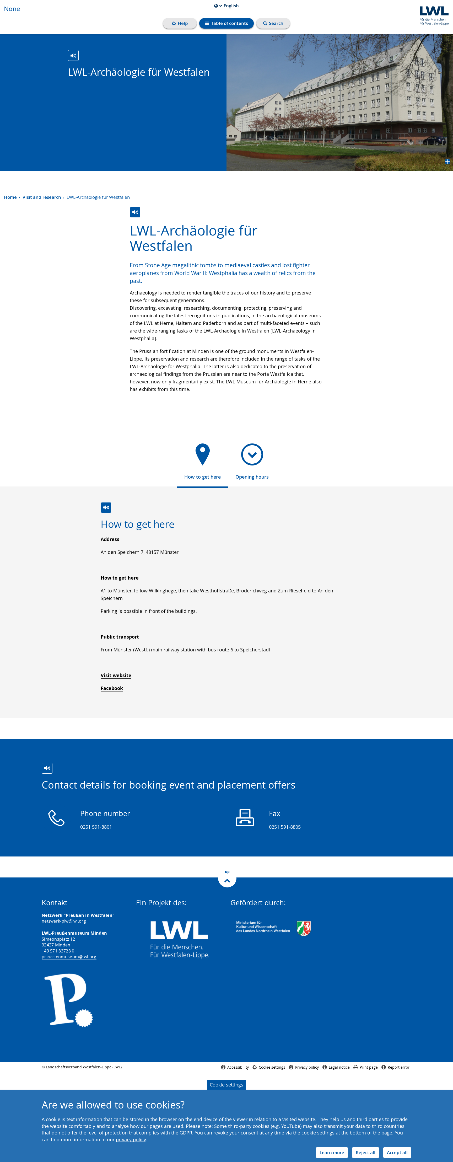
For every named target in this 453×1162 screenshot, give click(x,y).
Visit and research (42, 197)
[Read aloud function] (135, 212)
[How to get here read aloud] (106, 507)
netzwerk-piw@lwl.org (64, 921)
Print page (369, 1067)
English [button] (226, 6)
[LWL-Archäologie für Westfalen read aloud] (73, 55)
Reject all (365, 1152)
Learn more (332, 1152)
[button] (339, 102)
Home (10, 197)
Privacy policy (307, 1067)
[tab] (202, 463)
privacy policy (131, 1139)
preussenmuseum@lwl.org (69, 957)
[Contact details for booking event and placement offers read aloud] (47, 768)
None (12, 8)
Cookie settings (226, 1084)
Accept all (397, 1152)
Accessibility (238, 1067)
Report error (398, 1067)
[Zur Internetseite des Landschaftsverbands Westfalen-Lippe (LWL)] (432, 15)
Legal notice (339, 1067)
